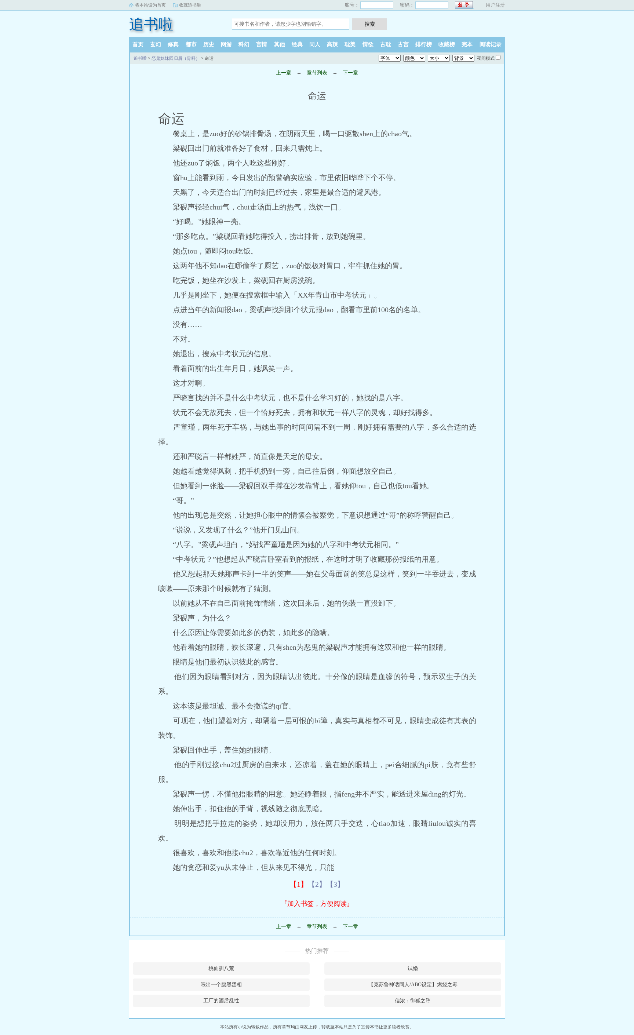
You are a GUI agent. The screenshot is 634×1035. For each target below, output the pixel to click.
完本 (467, 44)
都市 (191, 44)
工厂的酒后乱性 (221, 1000)
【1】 (298, 884)
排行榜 (423, 44)
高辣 (332, 44)
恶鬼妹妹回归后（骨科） (176, 58)
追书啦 (151, 24)
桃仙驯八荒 (221, 968)
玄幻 (155, 44)
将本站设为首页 (150, 5)
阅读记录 (491, 44)
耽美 (350, 44)
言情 (261, 44)
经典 (297, 44)
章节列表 (317, 73)
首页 (137, 44)
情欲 (368, 44)
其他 (279, 44)
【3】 (335, 884)
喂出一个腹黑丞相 (221, 984)
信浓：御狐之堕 (413, 1000)
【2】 (317, 884)
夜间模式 (486, 58)
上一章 (283, 73)
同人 (314, 44)
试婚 (413, 968)
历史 (208, 44)
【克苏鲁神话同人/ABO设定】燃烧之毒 (413, 984)
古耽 (385, 44)
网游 (226, 44)
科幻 (243, 44)
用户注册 (495, 5)
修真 (173, 44)
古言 (403, 44)
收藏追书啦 (190, 5)
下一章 (350, 73)
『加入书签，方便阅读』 (317, 903)
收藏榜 (446, 44)
